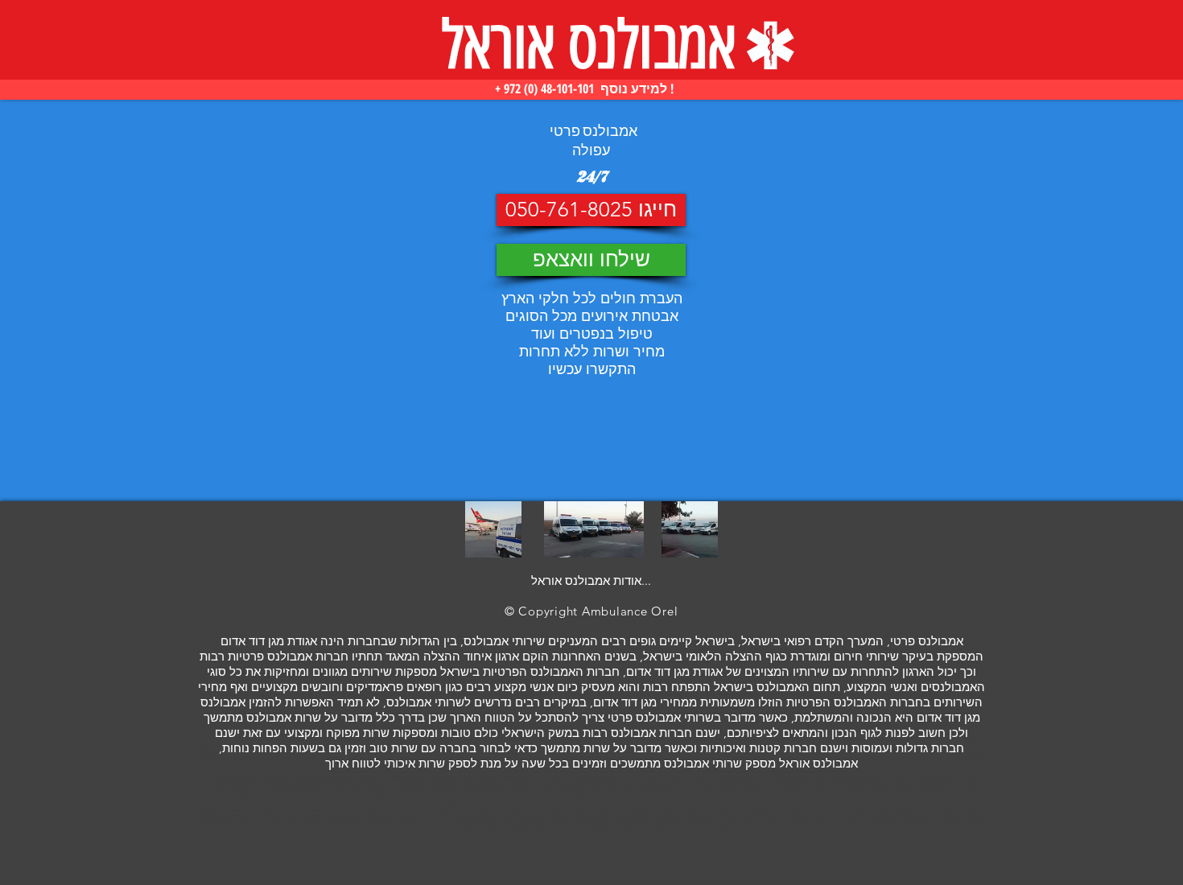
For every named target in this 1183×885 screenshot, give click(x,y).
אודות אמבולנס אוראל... (591, 580)
